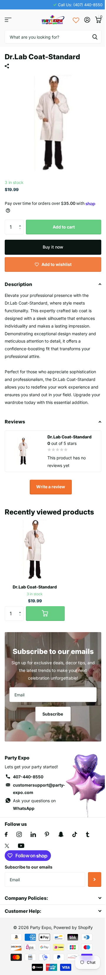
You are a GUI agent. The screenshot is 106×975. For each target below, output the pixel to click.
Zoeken (94, 36)
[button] (21, 222)
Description (18, 284)
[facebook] (6, 834)
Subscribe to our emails (28, 866)
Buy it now (53, 246)
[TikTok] (74, 834)
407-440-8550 (28, 776)
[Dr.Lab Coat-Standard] (35, 549)
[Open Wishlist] (76, 19)
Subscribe (53, 713)
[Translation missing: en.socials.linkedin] (33, 834)
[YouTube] (21, 846)
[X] (7, 846)
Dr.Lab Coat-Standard (35, 586)
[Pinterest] (47, 834)
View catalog (8, 19)
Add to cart (64, 226)
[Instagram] (19, 834)
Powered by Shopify (73, 927)
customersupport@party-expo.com (39, 788)
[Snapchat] (61, 834)
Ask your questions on (34, 804)
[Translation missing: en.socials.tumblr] (87, 834)
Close (53, 898)
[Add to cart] (45, 613)
